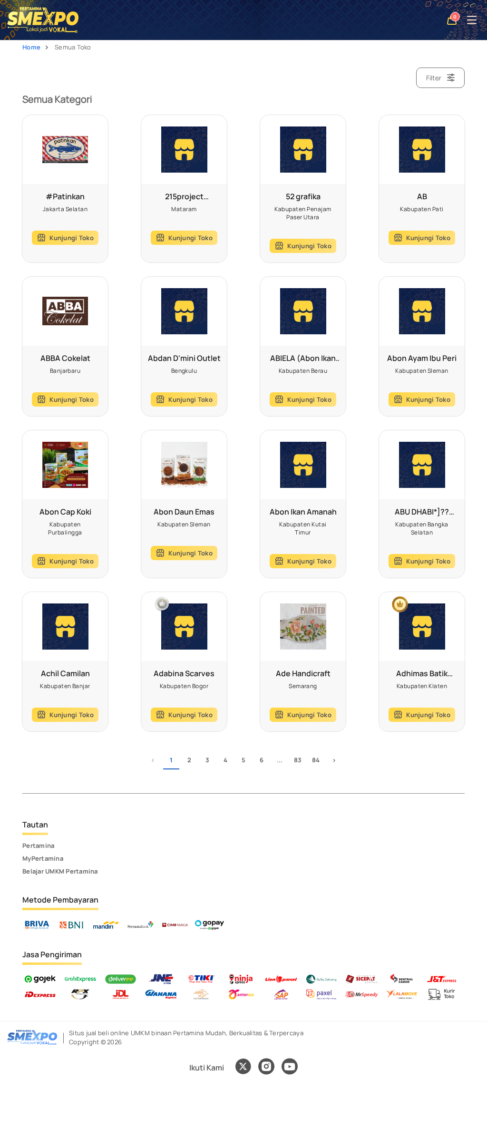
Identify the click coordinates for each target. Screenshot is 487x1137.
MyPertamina (42, 858)
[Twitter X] (243, 1067)
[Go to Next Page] (334, 761)
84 (316, 760)
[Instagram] (266, 1067)
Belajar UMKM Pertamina (60, 871)
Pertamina (38, 845)
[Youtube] (290, 1072)
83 (298, 760)
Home (31, 47)
